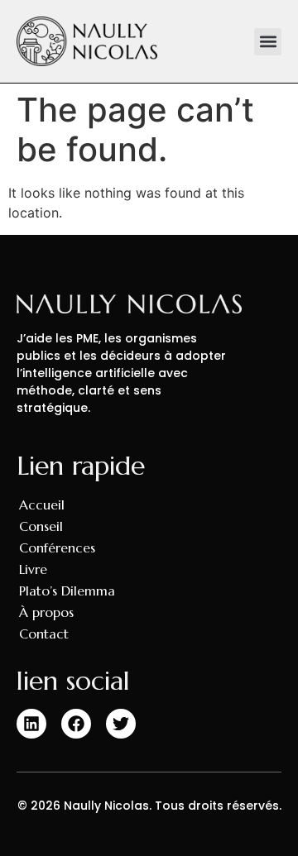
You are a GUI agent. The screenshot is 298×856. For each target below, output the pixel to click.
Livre (33, 569)
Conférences (57, 547)
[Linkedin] (31, 724)
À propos (46, 612)
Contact (44, 633)
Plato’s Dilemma (67, 590)
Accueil (42, 504)
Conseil (41, 526)
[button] (267, 41)
